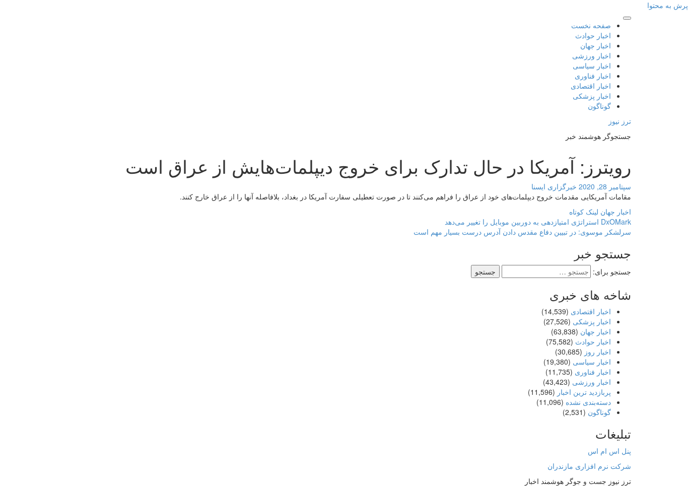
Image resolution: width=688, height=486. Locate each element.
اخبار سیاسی (592, 65)
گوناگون (599, 106)
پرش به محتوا (667, 5)
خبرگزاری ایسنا (554, 186)
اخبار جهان (595, 45)
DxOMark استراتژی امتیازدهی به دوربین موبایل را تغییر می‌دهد (538, 222)
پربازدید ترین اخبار (584, 392)
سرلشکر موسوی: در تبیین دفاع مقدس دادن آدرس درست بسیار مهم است (522, 232)
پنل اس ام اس (609, 451)
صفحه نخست (591, 25)
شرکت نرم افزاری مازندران (589, 466)
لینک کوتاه (584, 211)
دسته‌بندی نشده (588, 402)
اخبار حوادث (593, 35)
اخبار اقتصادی (591, 86)
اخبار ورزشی (591, 55)
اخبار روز (597, 351)
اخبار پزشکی (592, 96)
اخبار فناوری (593, 76)
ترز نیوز (619, 121)
